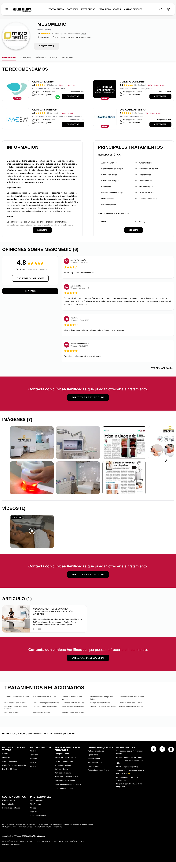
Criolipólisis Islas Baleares (100, 703)
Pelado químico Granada (64, 788)
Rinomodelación (146, 186)
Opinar (83, 34)
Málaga (33, 762)
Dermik (5, 754)
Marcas (33, 808)
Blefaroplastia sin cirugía (112, 168)
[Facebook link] (162, 750)
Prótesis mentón (94, 759)
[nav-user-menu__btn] (168, 9)
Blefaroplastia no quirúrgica (98, 770)
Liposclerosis (93, 755)
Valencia (33, 759)
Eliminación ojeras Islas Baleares (131, 697)
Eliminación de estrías (148, 168)
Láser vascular (145, 180)
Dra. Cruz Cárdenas (9, 769)
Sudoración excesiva (148, 198)
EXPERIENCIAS (88, 9)
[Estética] (22, 10)
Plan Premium (35, 804)
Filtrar (32, 291)
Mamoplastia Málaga (63, 765)
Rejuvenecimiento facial (112, 192)
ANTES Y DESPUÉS (133, 9)
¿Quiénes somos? (9, 800)
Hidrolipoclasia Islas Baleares (73, 706)
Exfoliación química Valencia (65, 761)
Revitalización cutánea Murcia (66, 777)
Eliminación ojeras (109, 174)
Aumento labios (145, 163)
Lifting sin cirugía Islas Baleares (45, 706)
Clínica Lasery (43, 81)
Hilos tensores (145, 174)
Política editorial (77, 841)
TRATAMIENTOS (56, 9)
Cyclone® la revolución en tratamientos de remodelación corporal (53, 611)
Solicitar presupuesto (88, 397)
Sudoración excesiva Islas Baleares (103, 706)
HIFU (103, 221)
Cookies (37, 841)
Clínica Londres (132, 81)
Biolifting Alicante (61, 769)
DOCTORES (72, 9)
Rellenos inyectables (96, 751)
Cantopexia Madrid (62, 754)
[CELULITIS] (32, 531)
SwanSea (6, 757)
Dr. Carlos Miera (133, 109)
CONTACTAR (46, 46)
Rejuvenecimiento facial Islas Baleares (15, 707)
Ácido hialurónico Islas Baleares (16, 697)
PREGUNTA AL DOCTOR (109, 9)
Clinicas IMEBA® (44, 109)
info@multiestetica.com (35, 836)
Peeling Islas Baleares (41, 712)
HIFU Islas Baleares (11, 712)
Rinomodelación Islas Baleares (130, 703)
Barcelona (34, 755)
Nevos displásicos (95, 762)
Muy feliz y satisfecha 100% (127, 767)
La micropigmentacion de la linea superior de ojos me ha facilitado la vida (129, 760)
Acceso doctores (36, 800)
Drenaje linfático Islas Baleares (73, 712)
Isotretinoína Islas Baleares (65, 781)
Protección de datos (10, 841)
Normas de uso (26, 841)
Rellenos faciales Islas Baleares (131, 706)
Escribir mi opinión (30, 278)
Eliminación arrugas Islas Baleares (46, 703)
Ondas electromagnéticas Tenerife (68, 784)
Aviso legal (63, 841)
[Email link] (171, 749)
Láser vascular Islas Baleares (73, 703)
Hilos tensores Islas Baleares (15, 703)
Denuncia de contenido (11, 808)
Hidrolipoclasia (107, 198)
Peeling (142, 221)
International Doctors (38, 816)
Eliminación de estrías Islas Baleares (72, 698)
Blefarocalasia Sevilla (63, 773)
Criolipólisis (106, 186)
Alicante (33, 766)
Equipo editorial (8, 804)
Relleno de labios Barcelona (65, 757)
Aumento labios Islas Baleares (44, 697)
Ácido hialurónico (109, 163)
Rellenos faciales (108, 204)
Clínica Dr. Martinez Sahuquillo (14, 765)
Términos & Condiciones (11, 845)
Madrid (32, 751)
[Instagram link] (153, 750)
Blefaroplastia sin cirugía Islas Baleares (101, 698)
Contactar (73, 96)
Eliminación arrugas (110, 180)
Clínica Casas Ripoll (9, 761)
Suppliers (33, 812)
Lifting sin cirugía (146, 192)
